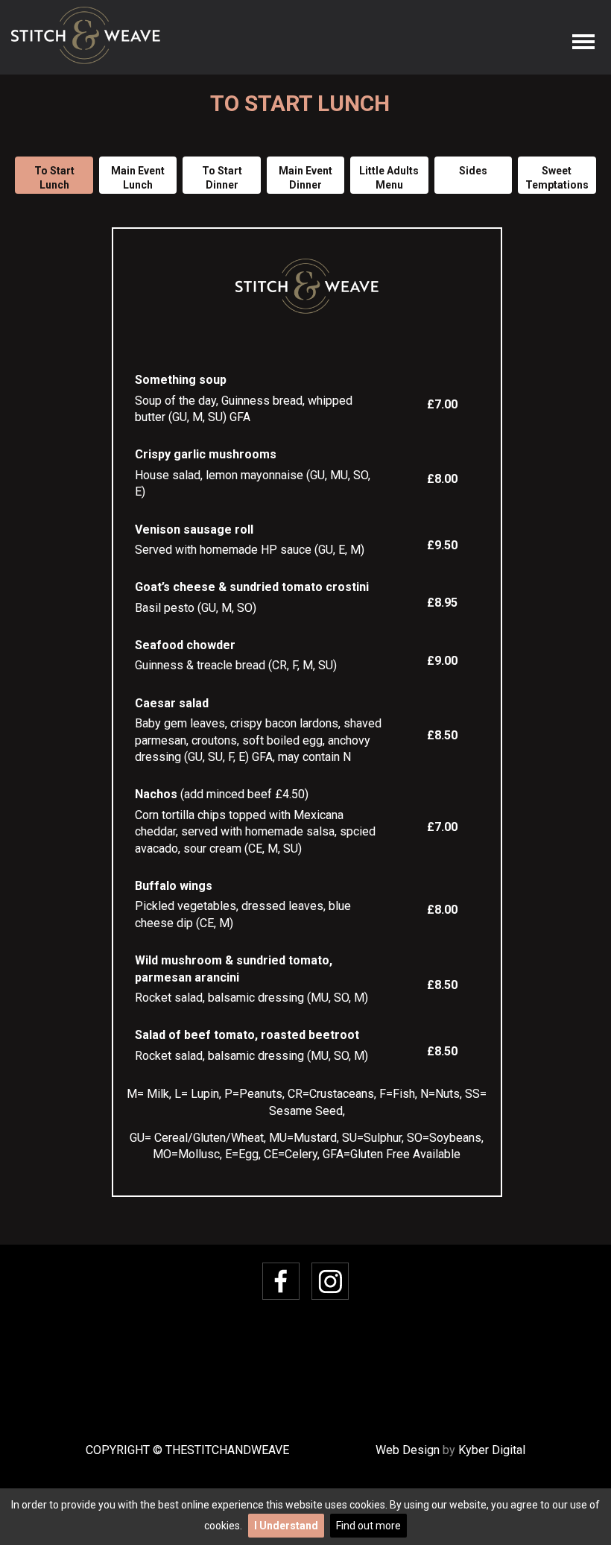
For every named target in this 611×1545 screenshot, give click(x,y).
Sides (473, 171)
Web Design (408, 1450)
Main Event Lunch (138, 178)
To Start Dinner (222, 178)
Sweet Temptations (557, 178)
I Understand (286, 1526)
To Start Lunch (54, 178)
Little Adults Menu (389, 178)
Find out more (368, 1526)
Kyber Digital (491, 1450)
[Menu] (584, 41)
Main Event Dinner (305, 178)
